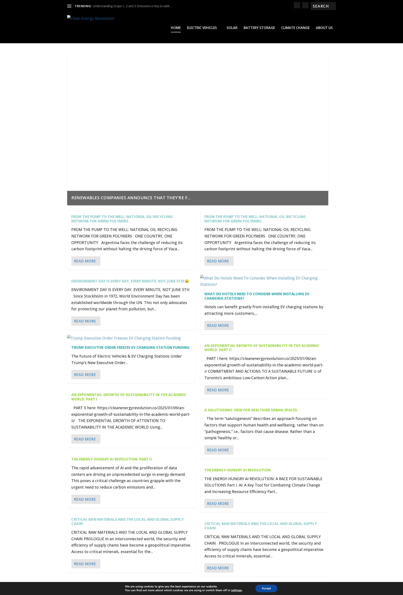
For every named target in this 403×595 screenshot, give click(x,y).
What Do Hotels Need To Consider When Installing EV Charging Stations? (256, 296)
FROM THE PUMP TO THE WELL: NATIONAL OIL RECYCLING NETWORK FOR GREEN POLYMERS (122, 218)
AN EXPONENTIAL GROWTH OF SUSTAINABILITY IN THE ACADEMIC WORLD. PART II (262, 347)
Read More (85, 260)
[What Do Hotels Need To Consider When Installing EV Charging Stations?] (264, 281)
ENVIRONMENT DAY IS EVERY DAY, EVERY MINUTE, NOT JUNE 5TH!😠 (130, 281)
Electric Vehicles (202, 28)
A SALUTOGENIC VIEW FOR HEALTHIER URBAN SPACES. (251, 410)
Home (176, 28)
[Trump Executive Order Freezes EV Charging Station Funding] (131, 338)
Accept (266, 588)
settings (236, 590)
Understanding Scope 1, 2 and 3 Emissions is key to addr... (132, 6)
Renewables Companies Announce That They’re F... (131, 198)
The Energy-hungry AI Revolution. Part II (111, 459)
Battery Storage (259, 28)
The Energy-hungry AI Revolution (237, 470)
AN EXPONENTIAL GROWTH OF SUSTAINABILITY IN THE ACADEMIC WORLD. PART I (129, 396)
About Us (324, 28)
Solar (232, 28)
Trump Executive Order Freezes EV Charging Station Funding (130, 347)
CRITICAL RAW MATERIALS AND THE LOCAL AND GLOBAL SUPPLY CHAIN (127, 521)
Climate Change (295, 28)
